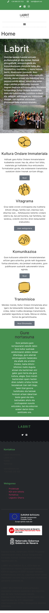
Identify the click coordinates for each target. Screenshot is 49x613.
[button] (24, 24)
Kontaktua (13, 494)
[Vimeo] (24, 6)
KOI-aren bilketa (16, 491)
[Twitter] (20, 6)
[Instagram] (29, 6)
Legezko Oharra (16, 497)
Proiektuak (14, 488)
